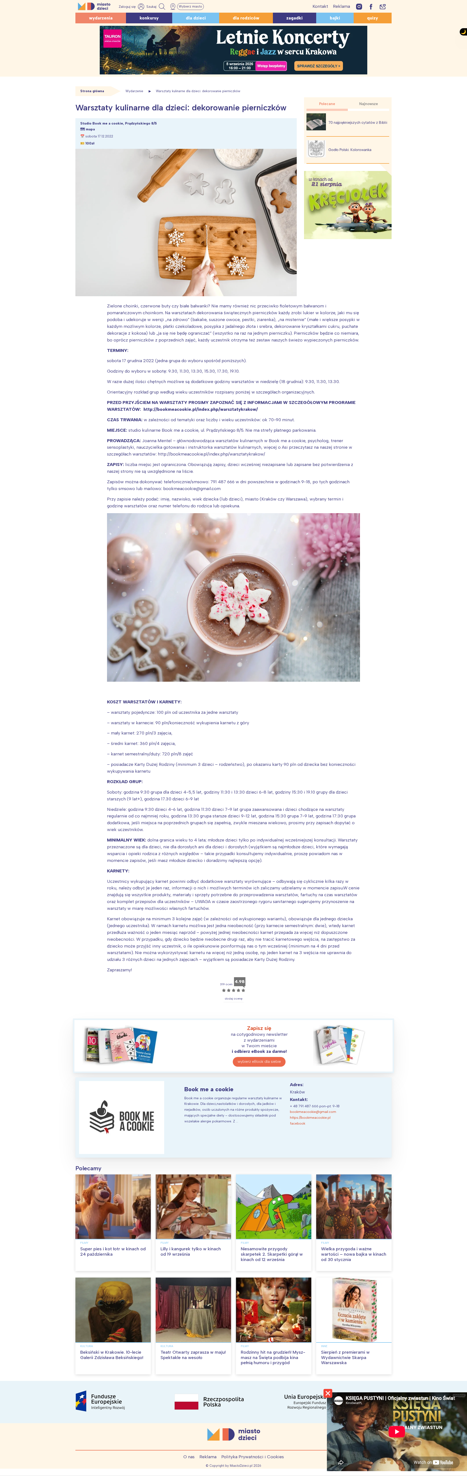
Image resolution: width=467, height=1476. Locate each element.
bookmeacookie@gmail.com (313, 1112)
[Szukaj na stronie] (156, 6)
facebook (297, 1123)
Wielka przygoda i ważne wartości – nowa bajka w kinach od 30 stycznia (353, 1254)
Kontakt (320, 6)
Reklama (341, 6)
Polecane (327, 104)
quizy (372, 18)
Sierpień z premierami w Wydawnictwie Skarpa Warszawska (345, 1357)
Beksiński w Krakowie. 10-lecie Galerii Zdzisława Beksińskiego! (111, 1355)
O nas (189, 1456)
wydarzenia (101, 18)
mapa (90, 129)
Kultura (86, 1346)
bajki (335, 18)
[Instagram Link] (359, 6)
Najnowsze (368, 104)
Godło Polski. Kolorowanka (349, 150)
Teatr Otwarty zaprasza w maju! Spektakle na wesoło (193, 1355)
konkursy (149, 18)
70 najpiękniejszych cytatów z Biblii (357, 122)
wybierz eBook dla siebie (259, 1061)
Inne (324, 1346)
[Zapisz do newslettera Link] (382, 6)
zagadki (294, 18)
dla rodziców (246, 18)
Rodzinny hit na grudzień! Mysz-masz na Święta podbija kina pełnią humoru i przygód (273, 1357)
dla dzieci (196, 18)
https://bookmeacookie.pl (310, 1118)
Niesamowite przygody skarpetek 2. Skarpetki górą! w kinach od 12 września (272, 1254)
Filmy (84, 1242)
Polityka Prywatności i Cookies (252, 1456)
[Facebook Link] (371, 6)
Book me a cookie (209, 1089)
